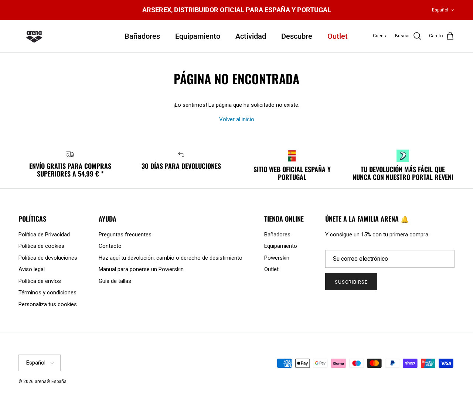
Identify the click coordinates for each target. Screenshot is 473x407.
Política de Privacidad (44, 234)
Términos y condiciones (47, 292)
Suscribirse (351, 282)
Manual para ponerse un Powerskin (141, 269)
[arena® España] (34, 36)
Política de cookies (41, 246)
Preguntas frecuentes (125, 234)
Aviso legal (31, 269)
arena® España (51, 381)
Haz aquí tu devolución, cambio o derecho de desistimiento (170, 257)
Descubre (296, 36)
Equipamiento (197, 36)
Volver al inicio (236, 119)
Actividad (250, 36)
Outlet (337, 36)
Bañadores (142, 36)
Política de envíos (39, 281)
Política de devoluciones (47, 257)
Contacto (110, 246)
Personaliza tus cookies (47, 304)
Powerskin (276, 257)
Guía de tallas (115, 281)
